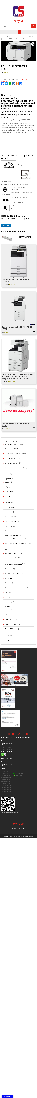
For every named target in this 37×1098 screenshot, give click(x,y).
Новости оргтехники (18, 828)
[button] (33, 44)
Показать (6, 225)
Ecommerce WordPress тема (14, 836)
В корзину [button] (34, 283)
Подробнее (34, 380)
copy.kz (19, 21)
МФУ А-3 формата (12, 37)
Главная (3, 37)
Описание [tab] (7, 90)
